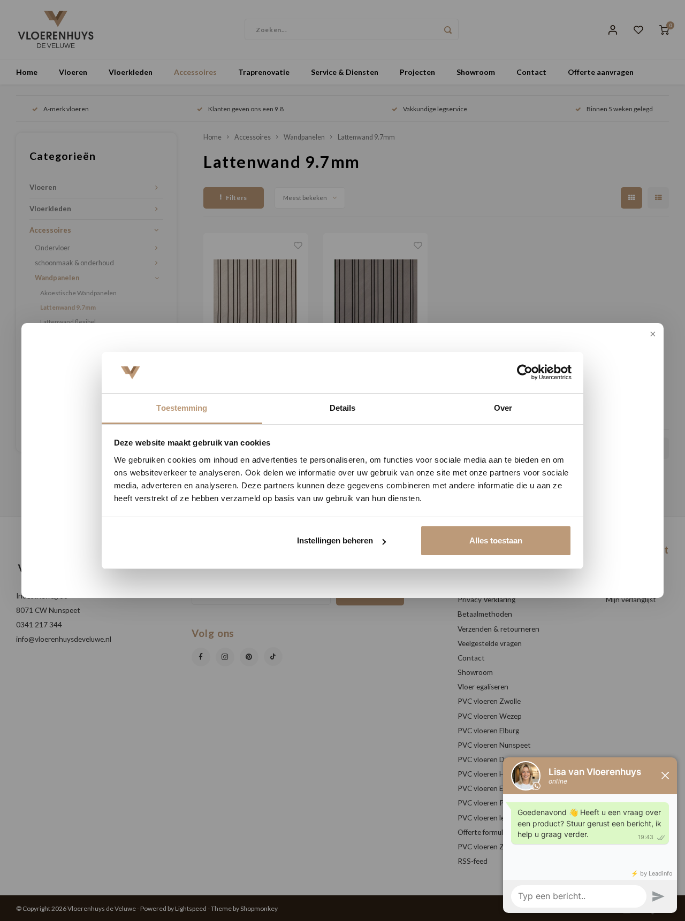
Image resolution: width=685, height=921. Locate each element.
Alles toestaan (495, 540)
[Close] (652, 335)
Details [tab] (343, 407)
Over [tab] (503, 407)
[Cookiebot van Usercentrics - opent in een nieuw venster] (525, 373)
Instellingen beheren (335, 540)
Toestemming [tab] (181, 407)
